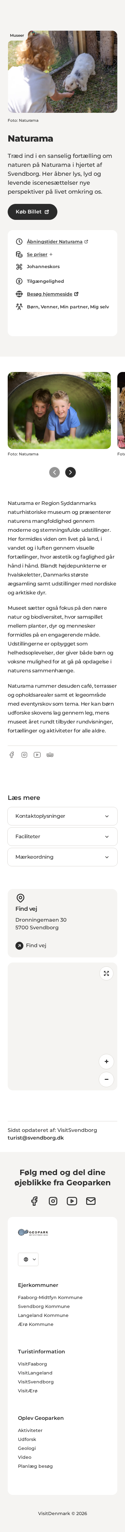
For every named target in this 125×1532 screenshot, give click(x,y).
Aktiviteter (30, 1430)
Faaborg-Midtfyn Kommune (50, 1297)
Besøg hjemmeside (49, 294)
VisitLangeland (35, 1373)
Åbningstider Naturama (55, 241)
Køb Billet (29, 212)
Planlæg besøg (35, 1466)
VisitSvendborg (36, 1382)
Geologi (27, 1448)
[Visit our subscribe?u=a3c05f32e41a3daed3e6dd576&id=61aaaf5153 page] (90, 1201)
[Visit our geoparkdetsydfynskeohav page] (34, 1201)
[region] (62, 1026)
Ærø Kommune (36, 1324)
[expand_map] (106, 973)
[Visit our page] (53, 1201)
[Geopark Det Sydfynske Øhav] (33, 1232)
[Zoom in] (106, 1061)
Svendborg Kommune (44, 1306)
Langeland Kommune (43, 1315)
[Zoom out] (106, 1079)
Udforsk (27, 1439)
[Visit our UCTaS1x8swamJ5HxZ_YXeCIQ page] (72, 1201)
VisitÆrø (28, 1391)
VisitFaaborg (32, 1364)
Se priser (37, 254)
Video (24, 1457)
